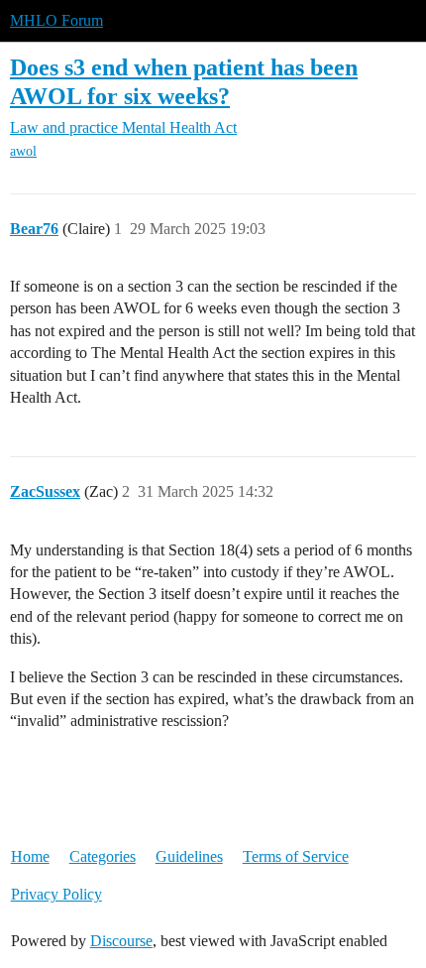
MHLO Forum (56, 20)
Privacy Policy (56, 894)
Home (30, 856)
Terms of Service (296, 856)
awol (23, 151)
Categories (102, 856)
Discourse (121, 940)
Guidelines (189, 856)
